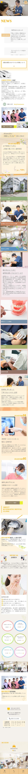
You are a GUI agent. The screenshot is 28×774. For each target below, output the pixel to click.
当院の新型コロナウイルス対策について (14, 62)
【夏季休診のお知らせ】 (17, 30)
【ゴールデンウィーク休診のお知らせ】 (18, 51)
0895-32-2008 (14, 718)
